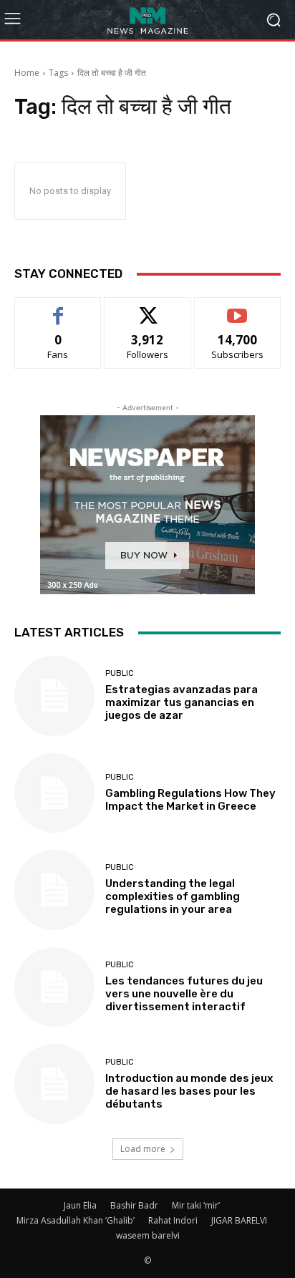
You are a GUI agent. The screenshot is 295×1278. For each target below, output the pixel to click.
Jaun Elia (80, 1205)
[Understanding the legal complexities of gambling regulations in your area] (54, 890)
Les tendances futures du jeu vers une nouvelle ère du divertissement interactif (184, 993)
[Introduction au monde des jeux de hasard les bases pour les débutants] (54, 1084)
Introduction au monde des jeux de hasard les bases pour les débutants (189, 1091)
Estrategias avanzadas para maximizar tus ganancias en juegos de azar (181, 702)
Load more (142, 1149)
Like (58, 308)
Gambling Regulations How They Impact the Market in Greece (190, 800)
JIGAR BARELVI (239, 1220)
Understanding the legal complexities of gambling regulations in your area (172, 896)
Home (26, 73)
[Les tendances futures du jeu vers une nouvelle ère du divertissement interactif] (54, 987)
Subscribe (238, 308)
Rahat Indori (173, 1220)
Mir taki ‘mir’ (196, 1205)
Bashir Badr (134, 1205)
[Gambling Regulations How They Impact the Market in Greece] (54, 793)
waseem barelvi (148, 1235)
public (119, 673)
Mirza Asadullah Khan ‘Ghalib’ (75, 1220)
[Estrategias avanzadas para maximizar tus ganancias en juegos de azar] (54, 696)
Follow (148, 308)
